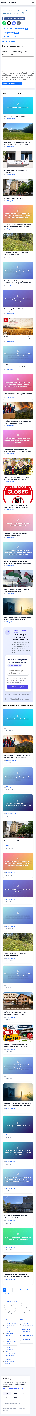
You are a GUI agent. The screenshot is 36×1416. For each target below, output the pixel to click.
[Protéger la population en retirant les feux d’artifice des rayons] (18, 415)
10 (5, 1293)
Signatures (12, 33)
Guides (5, 1320)
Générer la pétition (19, 687)
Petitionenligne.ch (8, 3)
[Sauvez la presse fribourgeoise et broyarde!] (18, 164)
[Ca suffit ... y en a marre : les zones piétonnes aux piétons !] (18, 527)
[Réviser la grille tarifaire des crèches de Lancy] (18, 302)
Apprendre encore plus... (14, 1389)
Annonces (22, 29)
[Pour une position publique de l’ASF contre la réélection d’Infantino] (18, 471)
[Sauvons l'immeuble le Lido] (18, 191)
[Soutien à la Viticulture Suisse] (18, 109)
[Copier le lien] (19, 23)
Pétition (9, 29)
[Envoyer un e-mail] (14, 23)
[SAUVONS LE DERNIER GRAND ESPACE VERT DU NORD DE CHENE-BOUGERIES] (18, 136)
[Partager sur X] (9, 23)
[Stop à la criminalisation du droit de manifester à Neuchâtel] (18, 583)
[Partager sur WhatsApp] (4, 23)
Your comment (7, 54)
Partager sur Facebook (15, 18)
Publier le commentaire (11, 83)
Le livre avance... (9, 41)
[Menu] (33, 3)
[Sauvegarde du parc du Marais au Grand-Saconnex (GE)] (18, 246)
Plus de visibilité (12, 36)
